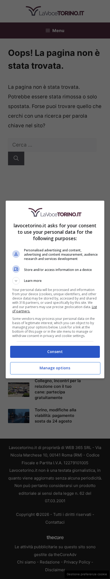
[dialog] (55, 289)
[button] (55, 281)
